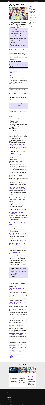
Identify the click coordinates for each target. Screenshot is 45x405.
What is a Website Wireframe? (22, 374)
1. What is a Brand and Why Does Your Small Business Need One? (32, 8)
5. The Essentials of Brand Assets (32, 14)
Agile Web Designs (10, 390)
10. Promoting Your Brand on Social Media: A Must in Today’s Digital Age (32, 23)
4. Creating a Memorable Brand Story (31, 12)
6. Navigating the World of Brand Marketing (32, 15)
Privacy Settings (43, 404)
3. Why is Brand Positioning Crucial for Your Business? (32, 11)
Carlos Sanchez (16, 356)
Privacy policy (31, 404)
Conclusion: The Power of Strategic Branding (32, 30)
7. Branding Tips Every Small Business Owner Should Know (32, 17)
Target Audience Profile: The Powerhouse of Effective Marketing (31, 375)
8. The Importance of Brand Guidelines (32, 18)
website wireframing (14, 273)
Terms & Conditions (24, 404)
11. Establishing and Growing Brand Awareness (32, 24)
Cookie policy (37, 404)
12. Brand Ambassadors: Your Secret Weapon (32, 26)
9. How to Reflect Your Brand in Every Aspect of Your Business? (32, 20)
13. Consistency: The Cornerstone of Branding (31, 27)
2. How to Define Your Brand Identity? (32, 9)
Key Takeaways (30, 6)
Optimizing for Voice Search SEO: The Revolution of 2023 (13, 375)
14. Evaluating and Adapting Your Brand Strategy (32, 29)
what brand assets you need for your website (16, 271)
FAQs (29, 31)
